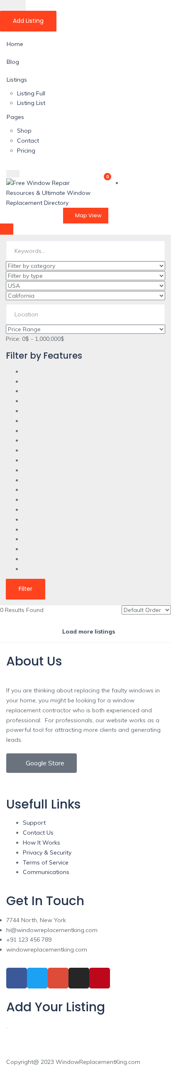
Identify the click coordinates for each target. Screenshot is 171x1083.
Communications (46, 872)
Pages (15, 117)
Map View (88, 215)
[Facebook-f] (16, 978)
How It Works (41, 842)
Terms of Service (45, 862)
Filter (25, 589)
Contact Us (38, 832)
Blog (13, 62)
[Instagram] (78, 978)
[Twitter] (37, 978)
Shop (24, 130)
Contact (28, 140)
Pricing (26, 150)
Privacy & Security (47, 852)
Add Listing (28, 21)
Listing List (31, 103)
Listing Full (31, 93)
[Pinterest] (99, 978)
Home (15, 44)
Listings (17, 79)
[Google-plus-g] (58, 978)
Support (34, 822)
